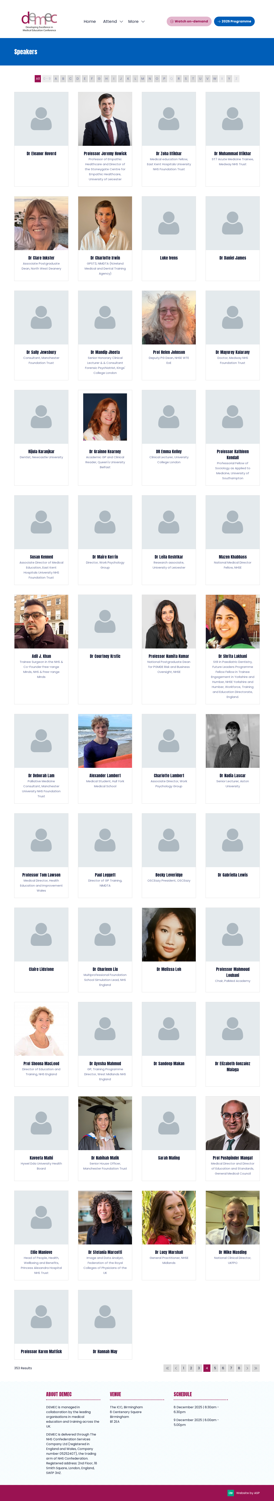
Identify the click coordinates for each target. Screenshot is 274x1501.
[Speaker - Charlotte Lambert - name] (169, 758)
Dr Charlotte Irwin (105, 258)
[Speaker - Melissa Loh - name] (169, 950)
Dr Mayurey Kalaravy (233, 352)
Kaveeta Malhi (41, 1158)
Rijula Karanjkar (41, 451)
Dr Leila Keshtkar (169, 557)
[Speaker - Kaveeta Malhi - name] (41, 1138)
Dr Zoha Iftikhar (169, 153)
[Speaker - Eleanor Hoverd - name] (41, 139)
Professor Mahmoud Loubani (233, 972)
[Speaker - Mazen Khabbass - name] (233, 540)
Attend (110, 21)
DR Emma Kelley (169, 451)
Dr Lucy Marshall (169, 1252)
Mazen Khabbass (233, 557)
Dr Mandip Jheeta (105, 352)
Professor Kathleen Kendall (233, 454)
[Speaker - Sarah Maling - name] (169, 1138)
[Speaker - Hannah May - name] (105, 1324)
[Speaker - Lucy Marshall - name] (169, 1235)
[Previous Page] (176, 1368)
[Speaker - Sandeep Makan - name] (169, 1044)
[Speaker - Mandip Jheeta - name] (105, 335)
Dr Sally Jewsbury (41, 352)
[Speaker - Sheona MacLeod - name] (41, 1044)
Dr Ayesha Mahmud (105, 1063)
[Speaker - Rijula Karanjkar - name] (41, 437)
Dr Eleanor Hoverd (41, 153)
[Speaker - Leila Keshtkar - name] (169, 540)
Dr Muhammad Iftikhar (232, 153)
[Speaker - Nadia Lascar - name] (233, 758)
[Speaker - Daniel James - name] (233, 238)
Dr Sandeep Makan (169, 1063)
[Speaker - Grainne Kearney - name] (105, 437)
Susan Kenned (41, 557)
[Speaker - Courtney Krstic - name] (105, 649)
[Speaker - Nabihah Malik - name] (105, 1138)
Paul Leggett (105, 875)
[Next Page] (247, 1368)
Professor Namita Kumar (169, 656)
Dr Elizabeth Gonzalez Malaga (232, 1066)
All (38, 78)
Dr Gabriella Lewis (233, 875)
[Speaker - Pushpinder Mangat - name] (233, 1138)
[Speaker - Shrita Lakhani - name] (233, 649)
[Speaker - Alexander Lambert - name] (105, 758)
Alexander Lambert (105, 775)
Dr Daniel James (232, 258)
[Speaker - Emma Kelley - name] (169, 437)
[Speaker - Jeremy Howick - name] (105, 139)
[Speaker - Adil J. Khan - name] (41, 649)
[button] (135, 21)
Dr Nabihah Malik (105, 1158)
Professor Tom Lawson (41, 875)
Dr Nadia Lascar (233, 775)
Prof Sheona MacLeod (41, 1063)
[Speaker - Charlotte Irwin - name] (105, 238)
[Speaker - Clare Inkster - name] (41, 238)
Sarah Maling (169, 1158)
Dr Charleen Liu (105, 969)
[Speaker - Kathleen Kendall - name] (233, 437)
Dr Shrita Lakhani (232, 656)
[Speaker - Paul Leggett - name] (105, 855)
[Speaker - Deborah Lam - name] (41, 758)
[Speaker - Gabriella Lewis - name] (233, 855)
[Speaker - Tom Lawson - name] (41, 855)
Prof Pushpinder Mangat (233, 1158)
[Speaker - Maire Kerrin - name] (105, 540)
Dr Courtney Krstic (105, 656)
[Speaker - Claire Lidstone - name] (41, 950)
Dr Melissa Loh (169, 969)
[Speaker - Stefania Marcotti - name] (105, 1235)
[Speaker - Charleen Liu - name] (105, 950)
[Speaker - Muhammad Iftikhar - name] (233, 139)
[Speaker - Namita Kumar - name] (169, 649)
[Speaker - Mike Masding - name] (233, 1235)
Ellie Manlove (41, 1252)
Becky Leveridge (169, 875)
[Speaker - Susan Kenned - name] (41, 540)
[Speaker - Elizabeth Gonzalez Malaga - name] (233, 1044)
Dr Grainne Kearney (105, 451)
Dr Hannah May (105, 1351)
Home (90, 21)
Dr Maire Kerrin (105, 557)
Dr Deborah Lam (41, 775)
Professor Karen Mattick (41, 1351)
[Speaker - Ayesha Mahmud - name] (105, 1044)
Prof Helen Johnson (169, 352)
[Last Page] (256, 1368)
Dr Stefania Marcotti (105, 1252)
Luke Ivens (169, 258)
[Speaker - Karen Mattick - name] (41, 1324)
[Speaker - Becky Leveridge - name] (169, 855)
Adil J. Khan (41, 656)
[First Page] (167, 1368)
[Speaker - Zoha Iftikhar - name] (169, 139)
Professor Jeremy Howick (105, 153)
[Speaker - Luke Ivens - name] (169, 238)
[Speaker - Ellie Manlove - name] (41, 1235)
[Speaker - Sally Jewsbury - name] (41, 335)
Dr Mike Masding (233, 1252)
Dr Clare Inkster (41, 258)
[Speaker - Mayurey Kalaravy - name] (233, 335)
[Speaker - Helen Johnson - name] (169, 335)
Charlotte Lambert (169, 775)
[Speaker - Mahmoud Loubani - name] (233, 950)
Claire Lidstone (41, 969)
